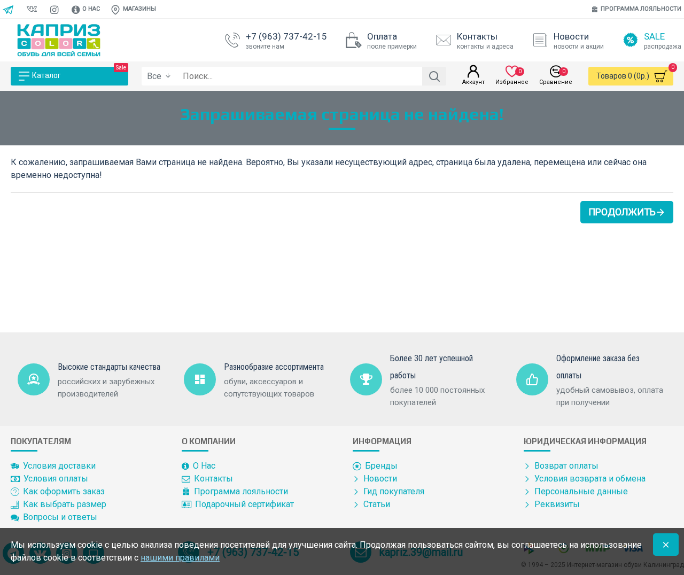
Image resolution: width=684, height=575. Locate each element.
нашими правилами (180, 558)
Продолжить (622, 211)
